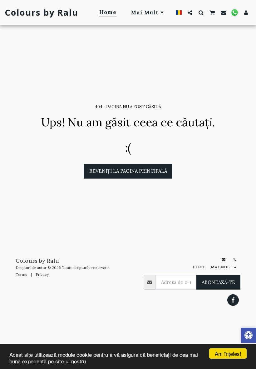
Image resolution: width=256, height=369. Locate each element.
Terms (21, 274)
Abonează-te (218, 282)
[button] (190, 12)
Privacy (42, 274)
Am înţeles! (228, 353)
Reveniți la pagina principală (128, 171)
